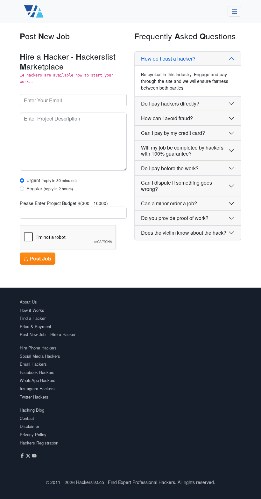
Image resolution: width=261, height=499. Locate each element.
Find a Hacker (33, 318)
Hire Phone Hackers (38, 348)
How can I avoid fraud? (167, 118)
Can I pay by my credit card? (173, 132)
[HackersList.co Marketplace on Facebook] (22, 455)
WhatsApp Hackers (37, 380)
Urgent (51, 180)
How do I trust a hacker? (168, 58)
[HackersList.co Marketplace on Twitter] (28, 455)
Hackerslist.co (90, 482)
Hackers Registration (39, 443)
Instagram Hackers (37, 388)
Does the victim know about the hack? (183, 232)
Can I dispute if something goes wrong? (176, 185)
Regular (49, 188)
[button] (235, 11)
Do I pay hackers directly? (170, 103)
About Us (28, 302)
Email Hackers (33, 364)
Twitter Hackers (34, 397)
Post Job (39, 258)
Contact (27, 418)
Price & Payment (35, 326)
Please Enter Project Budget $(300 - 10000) (64, 203)
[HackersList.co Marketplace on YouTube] (34, 455)
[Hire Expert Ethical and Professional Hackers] (34, 11)
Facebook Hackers (37, 372)
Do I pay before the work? (170, 168)
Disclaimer (29, 426)
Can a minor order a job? (169, 203)
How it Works (32, 310)
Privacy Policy (33, 434)
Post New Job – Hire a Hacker (47, 334)
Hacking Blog (32, 410)
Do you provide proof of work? (174, 218)
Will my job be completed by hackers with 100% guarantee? (182, 150)
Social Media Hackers (40, 356)
